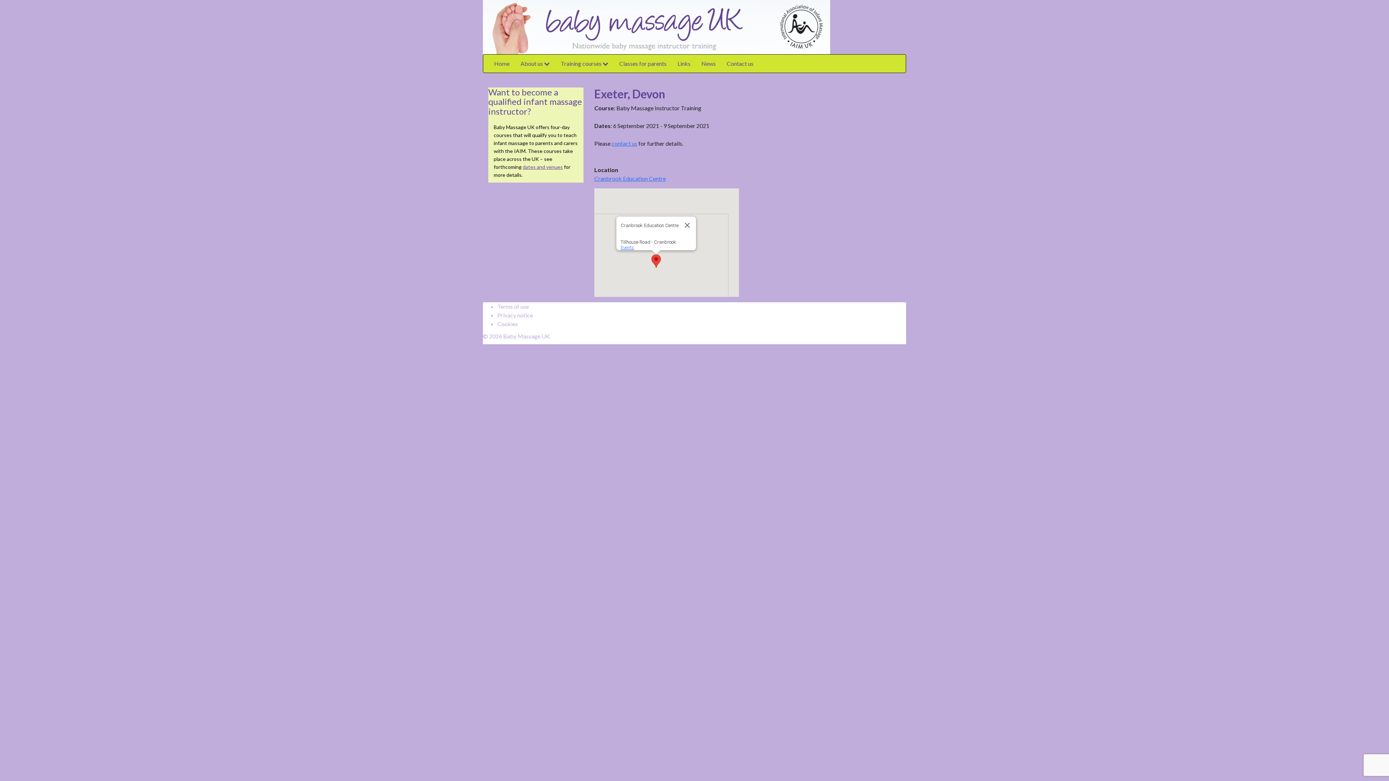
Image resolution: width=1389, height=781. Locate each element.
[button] (656, 261)
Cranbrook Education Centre (630, 178)
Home (502, 63)
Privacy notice (515, 315)
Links (684, 63)
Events (627, 247)
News (708, 63)
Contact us (740, 63)
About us (532, 63)
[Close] (687, 225)
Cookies (507, 323)
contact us (624, 143)
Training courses (582, 63)
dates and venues (543, 167)
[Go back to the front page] (831, 26)
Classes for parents (643, 63)
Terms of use (513, 306)
